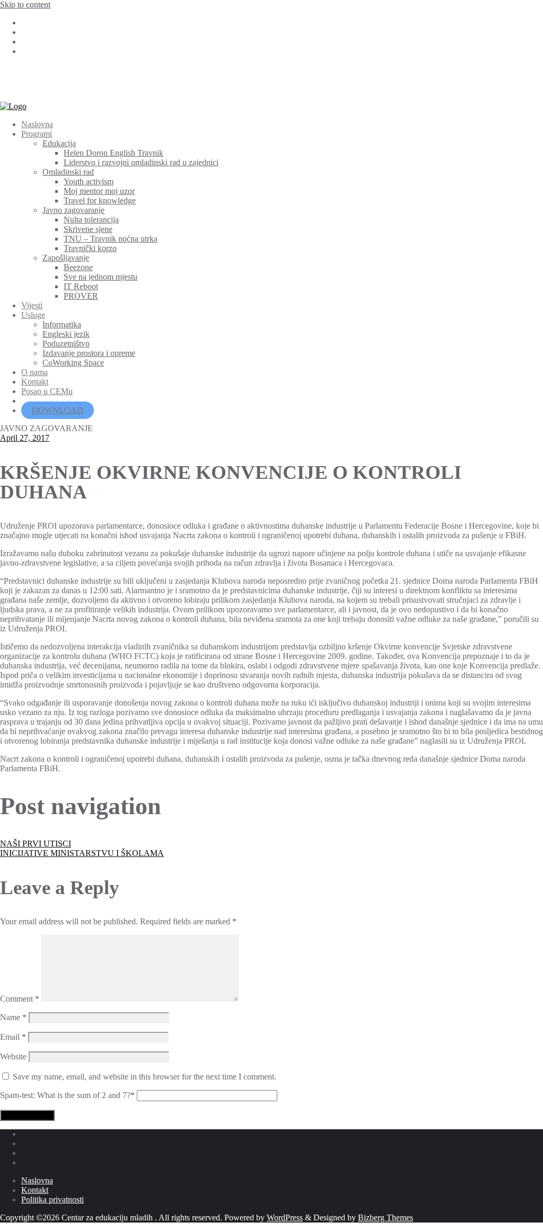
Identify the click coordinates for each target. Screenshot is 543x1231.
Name (13, 1017)
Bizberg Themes (385, 1217)
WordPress (285, 1217)
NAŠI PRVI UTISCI (35, 843)
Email (13, 1036)
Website (13, 1056)
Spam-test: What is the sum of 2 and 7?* (67, 1095)
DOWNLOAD (57, 410)
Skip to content (25, 4)
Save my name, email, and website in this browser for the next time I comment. (144, 1076)
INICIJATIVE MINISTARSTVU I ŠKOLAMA (82, 853)
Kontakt (34, 1189)
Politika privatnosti (52, 1199)
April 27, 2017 (24, 437)
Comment (19, 998)
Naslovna (37, 1180)
